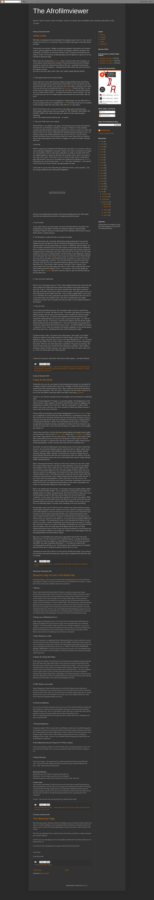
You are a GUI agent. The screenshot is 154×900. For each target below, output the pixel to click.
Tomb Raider (72, 368)
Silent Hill (55, 368)
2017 (102, 165)
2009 (102, 186)
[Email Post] (35, 364)
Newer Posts (37, 870)
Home (67, 870)
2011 (102, 181)
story (65, 103)
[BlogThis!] (42, 364)
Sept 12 (106, 212)
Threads (102, 39)
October (104, 199)
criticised (62, 161)
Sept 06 (106, 215)
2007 (102, 191)
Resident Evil (48, 368)
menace (57, 61)
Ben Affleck (61, 564)
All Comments (105, 115)
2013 (102, 176)
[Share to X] (45, 364)
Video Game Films (39, 370)
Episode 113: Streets (106, 61)
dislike (77, 807)
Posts (103, 112)
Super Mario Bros (63, 368)
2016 (102, 168)
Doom (59, 366)
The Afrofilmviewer (60, 11)
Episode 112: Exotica (106, 63)
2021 (102, 154)
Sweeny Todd (45, 809)
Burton (69, 807)
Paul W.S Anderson (39, 368)
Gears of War (74, 366)
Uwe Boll (86, 368)
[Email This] (40, 364)
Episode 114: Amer (106, 58)
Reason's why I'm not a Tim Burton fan (54, 575)
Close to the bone (42, 379)
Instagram (103, 37)
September (105, 202)
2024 (102, 147)
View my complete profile (106, 133)
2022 (102, 152)
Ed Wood (82, 807)
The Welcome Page (44, 818)
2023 (102, 149)
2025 (102, 144)
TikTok (102, 42)
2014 (102, 173)
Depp (73, 807)
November (105, 196)
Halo (80, 366)
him (81, 161)
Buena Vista (68, 564)
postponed (80, 392)
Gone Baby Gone (77, 564)
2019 (102, 160)
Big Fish (65, 807)
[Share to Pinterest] (49, 364)
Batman (60, 807)
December (105, 194)
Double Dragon (66, 366)
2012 (102, 178)
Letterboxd (103, 44)
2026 (102, 141)
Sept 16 (106, 210)
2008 (102, 189)
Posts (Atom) (45, 873)
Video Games (48, 370)
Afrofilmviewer (105, 130)
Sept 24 (106, 204)
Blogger (85, 885)
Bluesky (102, 35)
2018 (102, 162)
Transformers (80, 368)
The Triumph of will (79, 434)
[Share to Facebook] (47, 364)
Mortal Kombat (86, 366)
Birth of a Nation (60, 434)
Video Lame (39, 35)
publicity (87, 159)
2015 (102, 170)
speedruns (68, 88)
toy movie (48, 270)
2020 (102, 157)
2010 (102, 184)
